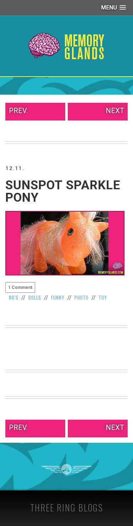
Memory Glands (66, 46)
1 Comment (20, 287)
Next (115, 110)
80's (13, 297)
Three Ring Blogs (66, 507)
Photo (81, 297)
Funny (58, 297)
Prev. (18, 110)
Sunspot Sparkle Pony (62, 191)
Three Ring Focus (66, 469)
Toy (103, 297)
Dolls (34, 297)
